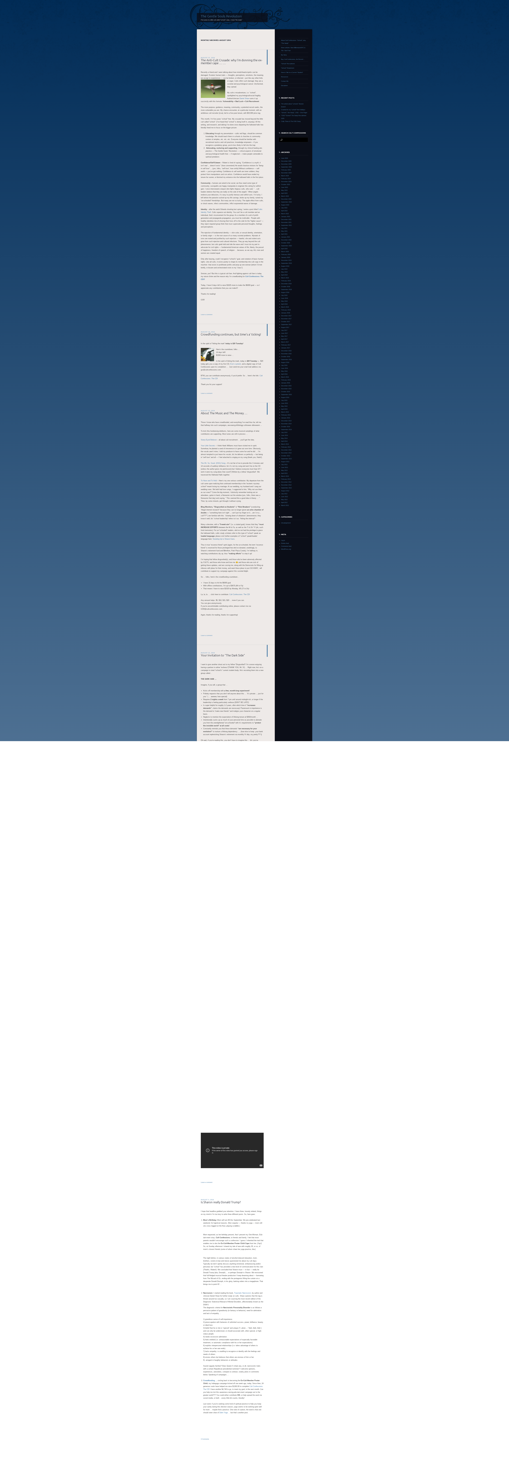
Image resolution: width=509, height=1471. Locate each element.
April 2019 (284, 275)
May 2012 (284, 499)
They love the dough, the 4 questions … (244, 907)
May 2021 (284, 231)
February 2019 (286, 281)
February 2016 (286, 380)
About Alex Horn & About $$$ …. (222, 780)
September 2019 (286, 263)
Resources (284, 77)
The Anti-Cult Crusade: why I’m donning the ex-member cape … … (231, 61)
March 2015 (285, 412)
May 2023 (284, 190)
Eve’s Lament (235, 364)
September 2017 (286, 324)
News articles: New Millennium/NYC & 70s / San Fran (293, 49)
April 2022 (284, 211)
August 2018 (285, 292)
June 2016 (284, 368)
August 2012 (285, 491)
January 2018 (285, 313)
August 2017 (285, 327)
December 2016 (286, 351)
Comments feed (286, 546)
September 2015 (286, 394)
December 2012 (286, 482)
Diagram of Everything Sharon (212, 907)
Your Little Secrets (208, 446)
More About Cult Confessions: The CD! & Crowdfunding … (227, 943)
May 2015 (284, 406)
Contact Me (284, 81)
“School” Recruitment (288, 63)
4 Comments (205, 1439)
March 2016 (285, 377)
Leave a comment (206, 314)
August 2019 (285, 266)
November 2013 (286, 453)
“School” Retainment (287, 68)
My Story (284, 55)
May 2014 (284, 438)
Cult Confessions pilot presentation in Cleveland (242, 956)
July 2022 (284, 208)
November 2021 (286, 222)
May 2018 (284, 301)
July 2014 (284, 432)
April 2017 (284, 339)
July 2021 (284, 228)
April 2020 (284, 248)
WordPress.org (286, 549)
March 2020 (285, 251)
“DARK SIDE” (235, 743)
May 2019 (284, 272)
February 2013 (286, 479)
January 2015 (285, 418)
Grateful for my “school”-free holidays (293, 109)
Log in (283, 540)
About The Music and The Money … (224, 413)
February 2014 (286, 447)
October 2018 (285, 286)
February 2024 (286, 178)
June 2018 (284, 298)
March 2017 (285, 342)
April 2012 (284, 502)
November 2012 (286, 485)
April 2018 (284, 304)
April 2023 (284, 193)
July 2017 (284, 330)
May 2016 (284, 371)
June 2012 (284, 496)
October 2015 (285, 391)
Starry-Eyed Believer (209, 440)
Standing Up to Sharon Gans (224, 539)
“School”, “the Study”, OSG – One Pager (294, 112)
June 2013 (284, 467)
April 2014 (284, 441)
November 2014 (286, 423)
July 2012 (284, 493)
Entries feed (285, 543)
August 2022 (285, 205)
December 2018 (286, 283)
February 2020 (286, 254)
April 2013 (284, 473)
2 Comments (205, 761)
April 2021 (284, 234)
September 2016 (286, 359)
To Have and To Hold (209, 481)
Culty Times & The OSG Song (290, 121)
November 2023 (286, 181)
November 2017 (286, 318)
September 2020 (286, 246)
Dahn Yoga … (225, 1413)
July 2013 (284, 464)
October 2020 (285, 243)
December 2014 (286, 421)
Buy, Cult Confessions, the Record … (293, 59)
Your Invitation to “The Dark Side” (223, 655)
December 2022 (286, 199)
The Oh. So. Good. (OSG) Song (213, 463)
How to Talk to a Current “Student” (292, 72)
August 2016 (285, 362)
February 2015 (286, 415)
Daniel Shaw (244, 98)
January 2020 (285, 257)
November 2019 (286, 260)
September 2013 (286, 458)
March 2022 (285, 213)
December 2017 (286, 316)
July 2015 (284, 400)
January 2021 (285, 237)
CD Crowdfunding (239, 965)
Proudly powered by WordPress (211, 1462)
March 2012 (285, 505)
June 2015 (284, 403)
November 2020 (286, 240)
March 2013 (285, 476)
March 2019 (285, 278)
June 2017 (284, 333)
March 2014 (285, 444)
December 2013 (286, 450)
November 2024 (286, 173)
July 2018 (284, 295)
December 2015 (286, 386)
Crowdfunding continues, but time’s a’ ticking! (231, 334)
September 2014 (286, 429)
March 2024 (285, 175)
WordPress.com (245, 1462)
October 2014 (285, 426)
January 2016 (285, 383)
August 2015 (285, 397)
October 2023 (285, 184)
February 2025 (286, 170)
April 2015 (284, 409)
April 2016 (284, 374)
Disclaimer (284, 85)
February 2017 (286, 345)
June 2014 (284, 435)
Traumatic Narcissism (242, 1293)
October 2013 (285, 456)
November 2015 (286, 388)
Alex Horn (219, 807)
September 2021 (286, 225)
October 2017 (285, 321)
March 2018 (285, 307)
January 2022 (285, 216)
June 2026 (284, 158)
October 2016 (285, 356)
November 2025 (286, 164)
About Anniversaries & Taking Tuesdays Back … (231, 1052)
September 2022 (286, 202)
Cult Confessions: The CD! (239, 594)
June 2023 (284, 187)
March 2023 (285, 196)
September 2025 (286, 167)
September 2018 (286, 289)
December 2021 (286, 219)
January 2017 (285, 348)
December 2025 (286, 161)
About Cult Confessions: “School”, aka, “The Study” (293, 42)
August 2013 (285, 461)
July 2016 (284, 365)
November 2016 (286, 353)
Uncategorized (286, 523)
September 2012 (286, 488)
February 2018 (286, 310)
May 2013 (284, 470)
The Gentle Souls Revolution (221, 16)
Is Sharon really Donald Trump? (221, 1202)
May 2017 (284, 336)
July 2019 (284, 269)
